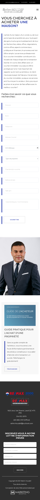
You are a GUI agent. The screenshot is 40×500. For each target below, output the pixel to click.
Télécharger (12, 369)
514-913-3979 (24, 2)
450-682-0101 (18, 420)
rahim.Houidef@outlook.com (12, 2)
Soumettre (14, 219)
